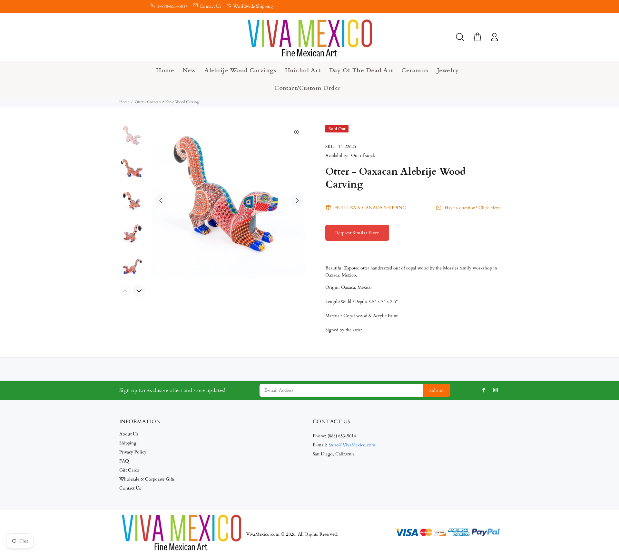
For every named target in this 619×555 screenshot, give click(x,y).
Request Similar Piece (357, 233)
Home (124, 101)
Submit (436, 390)
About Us (128, 434)
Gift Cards (129, 470)
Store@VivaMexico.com (352, 445)
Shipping (127, 443)
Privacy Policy (132, 452)
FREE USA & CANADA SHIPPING (370, 208)
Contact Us (210, 6)
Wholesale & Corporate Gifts (147, 479)
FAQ (124, 461)
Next (297, 200)
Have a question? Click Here (472, 208)
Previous (161, 200)
